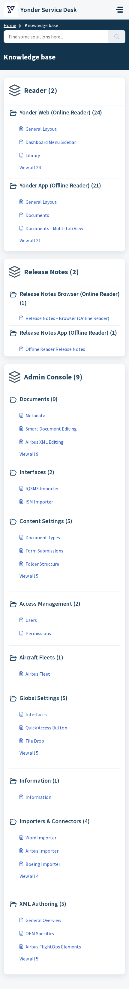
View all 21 (30, 240)
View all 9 (29, 454)
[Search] (116, 36)
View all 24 (30, 167)
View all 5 (29, 576)
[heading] (64, 113)
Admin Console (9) (53, 377)
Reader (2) (40, 90)
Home (10, 25)
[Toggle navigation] (119, 9)
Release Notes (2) (51, 271)
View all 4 (29, 876)
